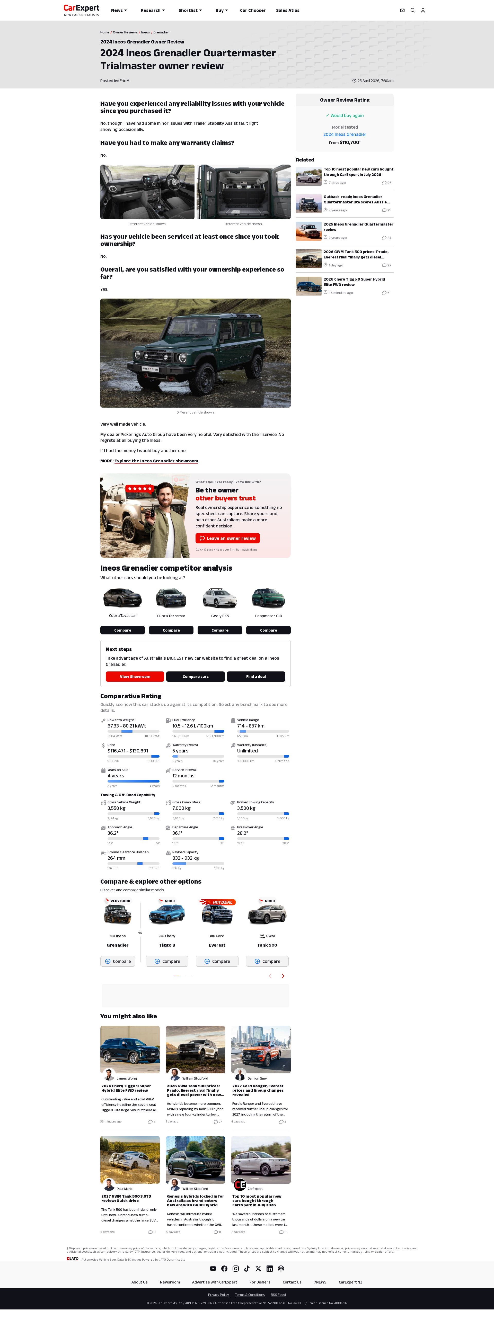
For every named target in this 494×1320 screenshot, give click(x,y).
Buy (220, 10)
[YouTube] (213, 1268)
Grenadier (161, 32)
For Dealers (260, 1282)
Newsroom (170, 1282)
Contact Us (292, 1282)
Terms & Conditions (250, 1294)
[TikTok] (247, 1268)
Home (104, 32)
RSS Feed (278, 1294)
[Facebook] (224, 1268)
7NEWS (320, 1282)
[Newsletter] (402, 10)
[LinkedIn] (270, 1268)
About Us (139, 1282)
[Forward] (284, 976)
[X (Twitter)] (258, 1268)
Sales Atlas (287, 10)
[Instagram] (236, 1268)
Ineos (145, 32)
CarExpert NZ (351, 1282)
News (117, 10)
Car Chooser (253, 10)
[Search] (413, 10)
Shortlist (188, 10)
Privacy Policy (218, 1294)
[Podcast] (281, 1268)
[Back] (269, 976)
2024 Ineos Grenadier (344, 134)
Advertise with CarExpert (214, 1282)
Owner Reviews (125, 32)
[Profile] (423, 10)
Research (151, 10)
